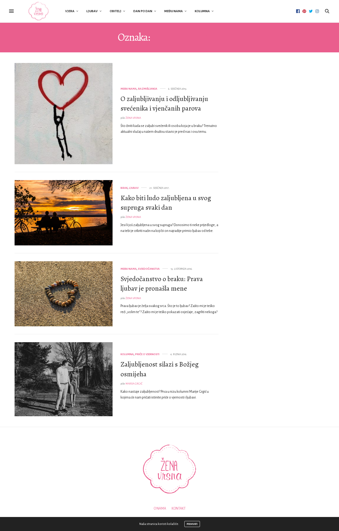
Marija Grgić (134, 383)
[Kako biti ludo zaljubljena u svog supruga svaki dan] (64, 212)
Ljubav (92, 11)
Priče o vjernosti (147, 354)
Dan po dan (142, 11)
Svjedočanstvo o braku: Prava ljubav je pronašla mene (162, 283)
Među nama (173, 11)
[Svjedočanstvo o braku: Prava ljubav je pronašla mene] (64, 294)
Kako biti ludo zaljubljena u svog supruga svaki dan (166, 202)
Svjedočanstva (149, 268)
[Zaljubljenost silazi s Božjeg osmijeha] (64, 379)
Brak (124, 187)
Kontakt (179, 508)
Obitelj (115, 11)
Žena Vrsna (133, 117)
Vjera (69, 11)
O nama (160, 508)
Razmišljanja (147, 88)
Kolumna (202, 11)
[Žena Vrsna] (38, 11)
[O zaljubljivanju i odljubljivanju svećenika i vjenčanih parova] (64, 113)
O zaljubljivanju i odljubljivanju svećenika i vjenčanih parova (164, 103)
